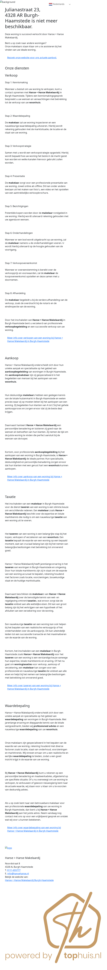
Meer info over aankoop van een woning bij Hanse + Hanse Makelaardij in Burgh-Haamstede (34, 478)
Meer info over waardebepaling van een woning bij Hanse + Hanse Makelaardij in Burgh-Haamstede (34, 829)
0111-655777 (13, 870)
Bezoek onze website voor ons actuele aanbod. (32, 57)
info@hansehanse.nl (18, 873)
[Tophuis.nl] (53, 926)
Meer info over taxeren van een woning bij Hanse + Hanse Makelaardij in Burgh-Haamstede (34, 687)
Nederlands (58, 4)
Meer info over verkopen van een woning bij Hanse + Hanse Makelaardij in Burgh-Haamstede (35, 339)
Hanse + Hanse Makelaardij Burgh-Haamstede (29, 880)
